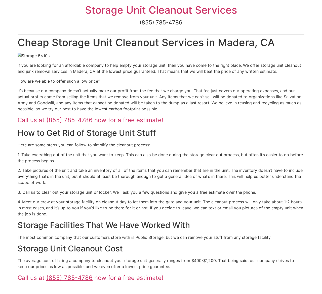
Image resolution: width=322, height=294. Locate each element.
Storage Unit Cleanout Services (161, 10)
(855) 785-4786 (69, 120)
